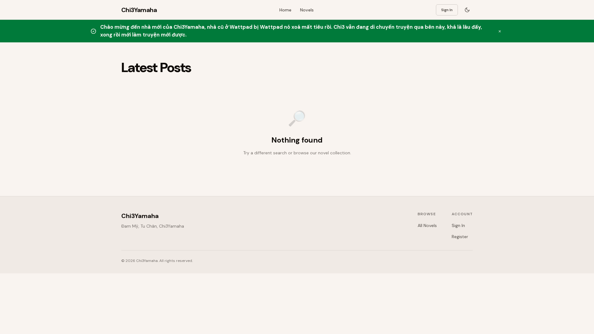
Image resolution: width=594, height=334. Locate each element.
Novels (307, 10)
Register (460, 236)
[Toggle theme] (467, 9)
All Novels (427, 225)
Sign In (447, 9)
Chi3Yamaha (140, 216)
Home (285, 10)
